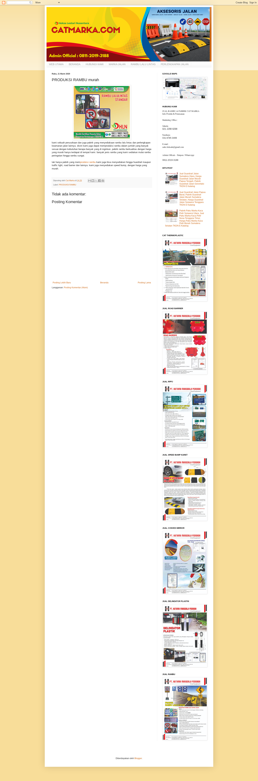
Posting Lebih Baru (62, 282)
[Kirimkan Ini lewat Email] (89, 180)
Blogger (138, 758)
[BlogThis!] (93, 180)
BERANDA (74, 64)
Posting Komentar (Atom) (76, 287)
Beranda (104, 282)
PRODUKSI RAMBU (67, 185)
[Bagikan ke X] (96, 180)
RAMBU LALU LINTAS (143, 64)
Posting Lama (144, 282)
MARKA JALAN (117, 64)
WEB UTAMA (56, 64)
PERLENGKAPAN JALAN (174, 64)
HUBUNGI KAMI (95, 64)
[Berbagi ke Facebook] (99, 180)
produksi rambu (88, 162)
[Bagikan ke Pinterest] (103, 180)
